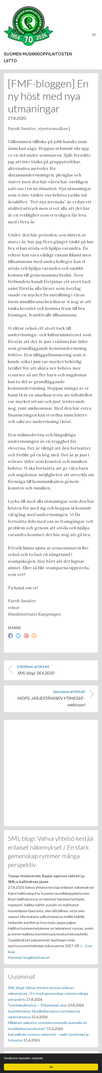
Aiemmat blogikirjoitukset (29, 957)
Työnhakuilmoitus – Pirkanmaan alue (37, 1005)
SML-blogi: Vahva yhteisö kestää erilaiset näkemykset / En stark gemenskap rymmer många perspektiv (48, 993)
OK (51, 1067)
